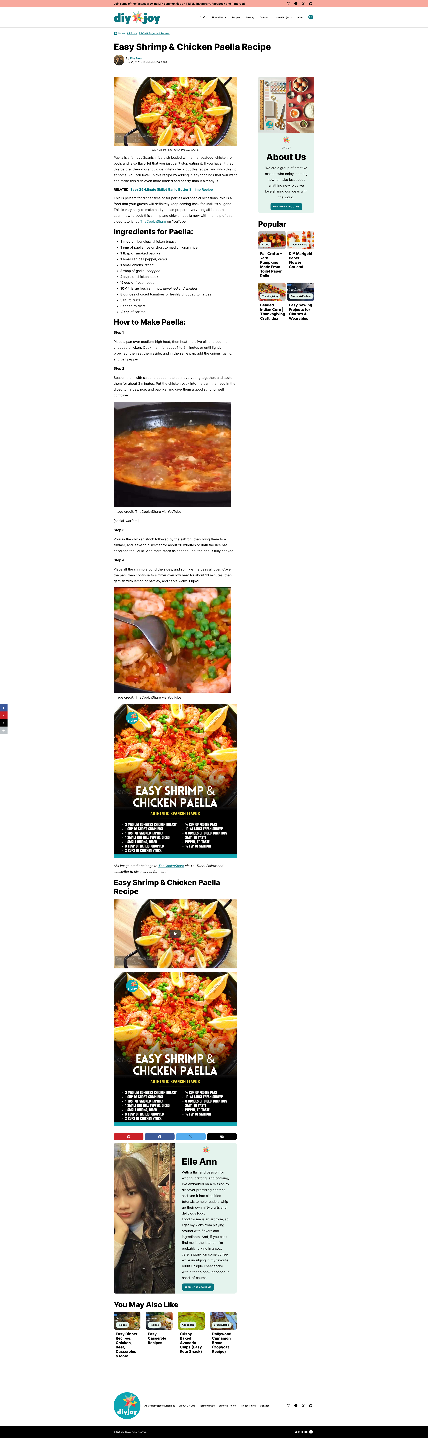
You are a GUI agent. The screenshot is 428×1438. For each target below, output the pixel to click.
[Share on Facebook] (4, 707)
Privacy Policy (248, 1405)
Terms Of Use (207, 1405)
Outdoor (265, 17)
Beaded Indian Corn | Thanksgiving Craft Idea (272, 311)
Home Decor (219, 17)
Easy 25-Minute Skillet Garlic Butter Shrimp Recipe (171, 189)
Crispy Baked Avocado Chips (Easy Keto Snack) (191, 1343)
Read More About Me (198, 1287)
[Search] (310, 17)
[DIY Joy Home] (137, 17)
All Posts (132, 33)
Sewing (250, 17)
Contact (264, 1405)
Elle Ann (136, 58)
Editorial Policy (227, 1405)
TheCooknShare (153, 221)
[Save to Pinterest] (4, 715)
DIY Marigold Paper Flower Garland (300, 260)
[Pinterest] (310, 3)
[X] (303, 3)
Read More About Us (286, 206)
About (300, 17)
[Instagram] (288, 3)
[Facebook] (296, 3)
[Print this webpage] (4, 730)
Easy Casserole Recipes (157, 1338)
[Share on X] (4, 723)
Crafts (203, 17)
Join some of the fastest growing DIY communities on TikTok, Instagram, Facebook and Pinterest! (179, 3)
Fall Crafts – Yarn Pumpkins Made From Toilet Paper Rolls (271, 264)
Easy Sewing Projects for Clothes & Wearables (300, 311)
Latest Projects (283, 17)
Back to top (301, 1431)
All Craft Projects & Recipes (154, 33)
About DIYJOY (187, 1405)
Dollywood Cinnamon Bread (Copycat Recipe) (221, 1343)
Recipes (236, 17)
